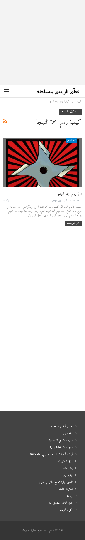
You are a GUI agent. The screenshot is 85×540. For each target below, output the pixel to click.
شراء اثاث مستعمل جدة (60, 503)
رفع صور (68, 433)
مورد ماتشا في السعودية (61, 440)
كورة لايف (66, 510)
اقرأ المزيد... (73, 223)
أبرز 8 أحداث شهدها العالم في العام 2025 (51, 454)
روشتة (69, 496)
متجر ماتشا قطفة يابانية (61, 447)
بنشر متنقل (67, 468)
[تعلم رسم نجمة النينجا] (42, 162)
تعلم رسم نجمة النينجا (69, 194)
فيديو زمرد (67, 475)
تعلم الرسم (71, 140)
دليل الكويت (65, 461)
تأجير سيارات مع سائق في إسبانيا (56, 482)
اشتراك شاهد (66, 489)
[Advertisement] (42, 42)
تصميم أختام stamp (62, 426)
